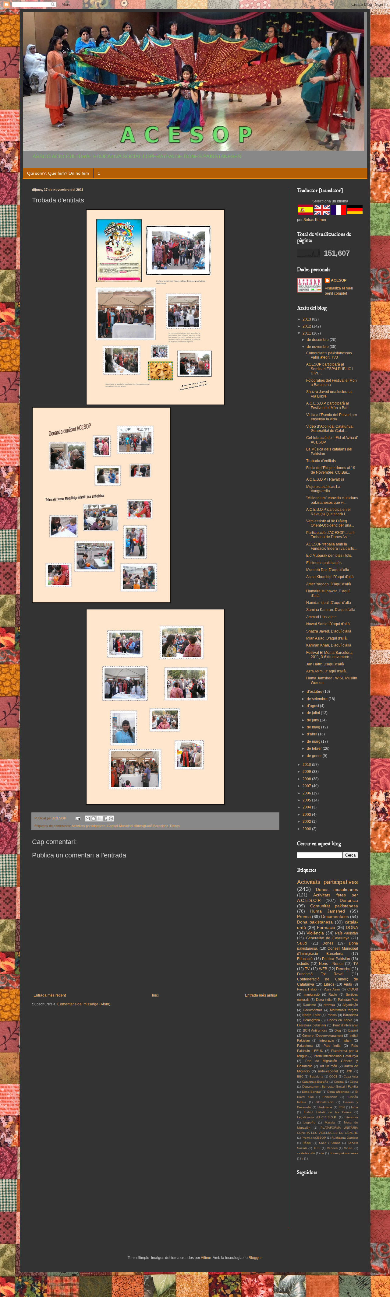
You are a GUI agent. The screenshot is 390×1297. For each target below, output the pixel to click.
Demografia (311, 1020)
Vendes (332, 1148)
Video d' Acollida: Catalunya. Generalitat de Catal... (329, 428)
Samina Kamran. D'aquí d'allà (330, 610)
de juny (313, 720)
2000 (307, 829)
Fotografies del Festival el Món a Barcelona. (331, 382)
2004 (307, 807)
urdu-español (328, 1071)
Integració (326, 1040)
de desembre (318, 340)
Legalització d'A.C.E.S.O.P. (317, 1117)
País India (332, 1045)
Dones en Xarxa (340, 1020)
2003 (307, 814)
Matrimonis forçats (344, 1010)
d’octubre (315, 691)
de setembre (317, 699)
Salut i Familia (329, 1143)
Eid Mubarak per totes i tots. (329, 555)
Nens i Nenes (331, 964)
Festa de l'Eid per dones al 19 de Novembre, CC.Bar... (330, 470)
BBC (300, 1076)
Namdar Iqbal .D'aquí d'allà (328, 603)
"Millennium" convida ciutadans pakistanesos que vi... (332, 500)
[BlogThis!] (93, 818)
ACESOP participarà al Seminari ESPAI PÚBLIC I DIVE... (329, 368)
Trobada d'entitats (321, 461)
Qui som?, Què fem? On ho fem (58, 173)
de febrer (315, 748)
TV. (307, 969)
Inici (155, 995)
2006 (307, 793)
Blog (338, 1030)
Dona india (324, 999)
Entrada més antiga (261, 995)
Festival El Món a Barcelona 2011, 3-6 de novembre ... (329, 654)
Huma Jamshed (327, 911)
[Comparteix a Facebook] (105, 818)
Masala (330, 1122)
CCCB (333, 1076)
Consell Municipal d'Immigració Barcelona (137, 826)
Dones (175, 826)
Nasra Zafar (311, 1015)
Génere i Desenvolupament (322, 1035)
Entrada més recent (50, 995)
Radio (332, 994)
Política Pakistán (336, 959)
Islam (347, 1040)
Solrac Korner (314, 220)
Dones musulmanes (337, 889)
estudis (303, 964)
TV (355, 964)
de (322, 1153)
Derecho (343, 969)
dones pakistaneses (344, 1153)
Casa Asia (351, 1076)
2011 (307, 333)
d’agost (313, 706)
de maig (314, 727)
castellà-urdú (306, 1153)
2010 (307, 764)
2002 (307, 821)
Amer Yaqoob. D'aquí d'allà (328, 584)
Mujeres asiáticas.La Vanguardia (323, 489)
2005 (307, 800)
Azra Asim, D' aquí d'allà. (326, 671)
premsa (329, 1005)
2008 (307, 779)
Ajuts (348, 984)
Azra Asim (332, 989)
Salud (302, 943)
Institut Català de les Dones (327, 1112)
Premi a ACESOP (314, 1137)
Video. (348, 1148)
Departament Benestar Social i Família (330, 1086)
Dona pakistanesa (315, 922)
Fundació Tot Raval (320, 974)
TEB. (317, 1148)
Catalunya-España (315, 1081)
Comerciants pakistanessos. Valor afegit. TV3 (329, 355)
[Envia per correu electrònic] (88, 818)
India (354, 1107)
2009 (307, 771)
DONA (352, 927)
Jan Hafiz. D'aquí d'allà (325, 664)
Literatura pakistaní (311, 1025)
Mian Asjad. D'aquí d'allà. (327, 638)
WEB (323, 969)
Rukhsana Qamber (345, 1137)
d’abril (312, 734)
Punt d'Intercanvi (345, 1025)
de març (314, 741)
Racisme (309, 1005)
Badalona (316, 1076)
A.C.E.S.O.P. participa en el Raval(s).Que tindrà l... (328, 511)
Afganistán (350, 1005)
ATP (349, 1071)
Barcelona (350, 1015)
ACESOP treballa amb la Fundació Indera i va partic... (331, 546)
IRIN (342, 1107)
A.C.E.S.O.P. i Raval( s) (325, 479)
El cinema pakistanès (324, 563)
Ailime (206, 1258)
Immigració (311, 994)
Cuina (354, 1081)
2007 (307, 786)
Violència (315, 933)
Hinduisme (324, 1107)
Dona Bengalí (312, 1091)
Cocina (339, 1081)
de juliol (314, 713)
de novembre (318, 347)
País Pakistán (346, 933)
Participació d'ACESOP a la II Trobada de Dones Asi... (330, 535)
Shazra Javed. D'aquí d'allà (328, 631)
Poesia (332, 1015)
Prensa (304, 916)
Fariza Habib (307, 989)
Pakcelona (305, 1045)
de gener (315, 756)
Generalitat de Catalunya (327, 938)
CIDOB (352, 989)
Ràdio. (307, 1143)
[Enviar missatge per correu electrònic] (78, 818)
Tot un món (328, 1066)
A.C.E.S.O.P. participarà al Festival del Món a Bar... (328, 405)
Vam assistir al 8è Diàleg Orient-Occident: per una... (330, 523)
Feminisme (330, 1097)
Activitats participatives (88, 826)
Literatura (351, 1117)
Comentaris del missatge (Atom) (83, 1004)
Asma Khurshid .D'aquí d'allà (330, 577)
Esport (353, 1030)
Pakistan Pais (348, 999)
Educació (305, 959)
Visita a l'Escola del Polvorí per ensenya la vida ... (331, 417)
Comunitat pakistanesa (334, 905)
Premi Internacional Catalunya (336, 1056)
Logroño (309, 1122)
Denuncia (349, 900)
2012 (307, 326)
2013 (307, 319)
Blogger (255, 1258)
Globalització (325, 1102)
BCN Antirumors (315, 1030)
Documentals (312, 1010)
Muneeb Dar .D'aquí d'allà (327, 570)
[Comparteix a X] (99, 818)
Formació (326, 927)
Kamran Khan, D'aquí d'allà (328, 645)
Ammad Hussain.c (321, 617)
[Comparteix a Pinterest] (111, 818)
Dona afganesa (338, 1091)
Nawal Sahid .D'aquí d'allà (328, 624)
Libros (329, 984)
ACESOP (338, 280)
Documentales (335, 916)
